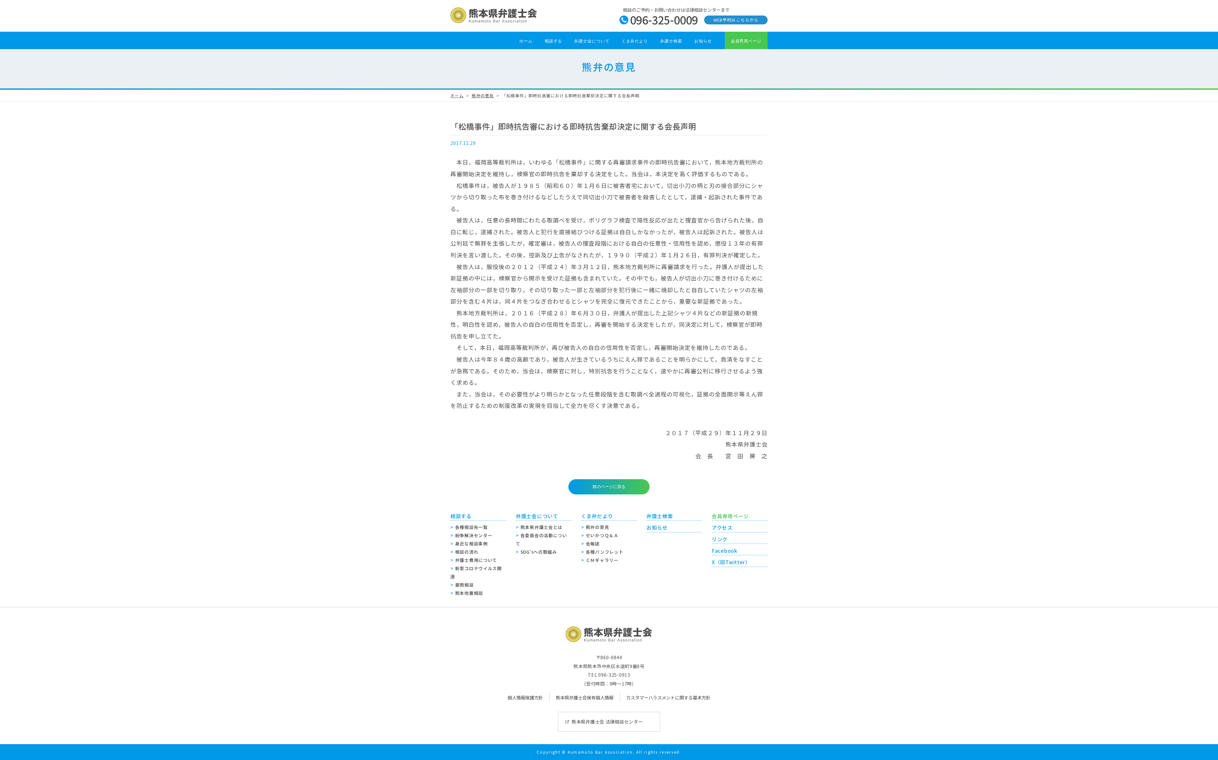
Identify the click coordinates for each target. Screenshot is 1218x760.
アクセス (722, 527)
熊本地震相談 (469, 593)
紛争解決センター (474, 535)
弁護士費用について (476, 560)
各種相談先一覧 (471, 527)
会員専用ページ (746, 41)
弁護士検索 (671, 41)
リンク (720, 539)
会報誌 (593, 543)
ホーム (526, 41)
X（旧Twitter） (731, 562)
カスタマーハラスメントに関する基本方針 (668, 697)
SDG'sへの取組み (539, 552)
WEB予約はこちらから (735, 20)
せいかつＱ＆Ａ (602, 535)
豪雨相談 (464, 585)
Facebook (724, 550)
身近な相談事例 (471, 543)
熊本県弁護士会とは (541, 527)
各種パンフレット (605, 552)
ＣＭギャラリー (602, 560)
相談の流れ (467, 552)
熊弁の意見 (483, 96)
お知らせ (703, 41)
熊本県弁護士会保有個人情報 (584, 697)
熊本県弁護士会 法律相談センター (607, 721)
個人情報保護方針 (525, 697)
